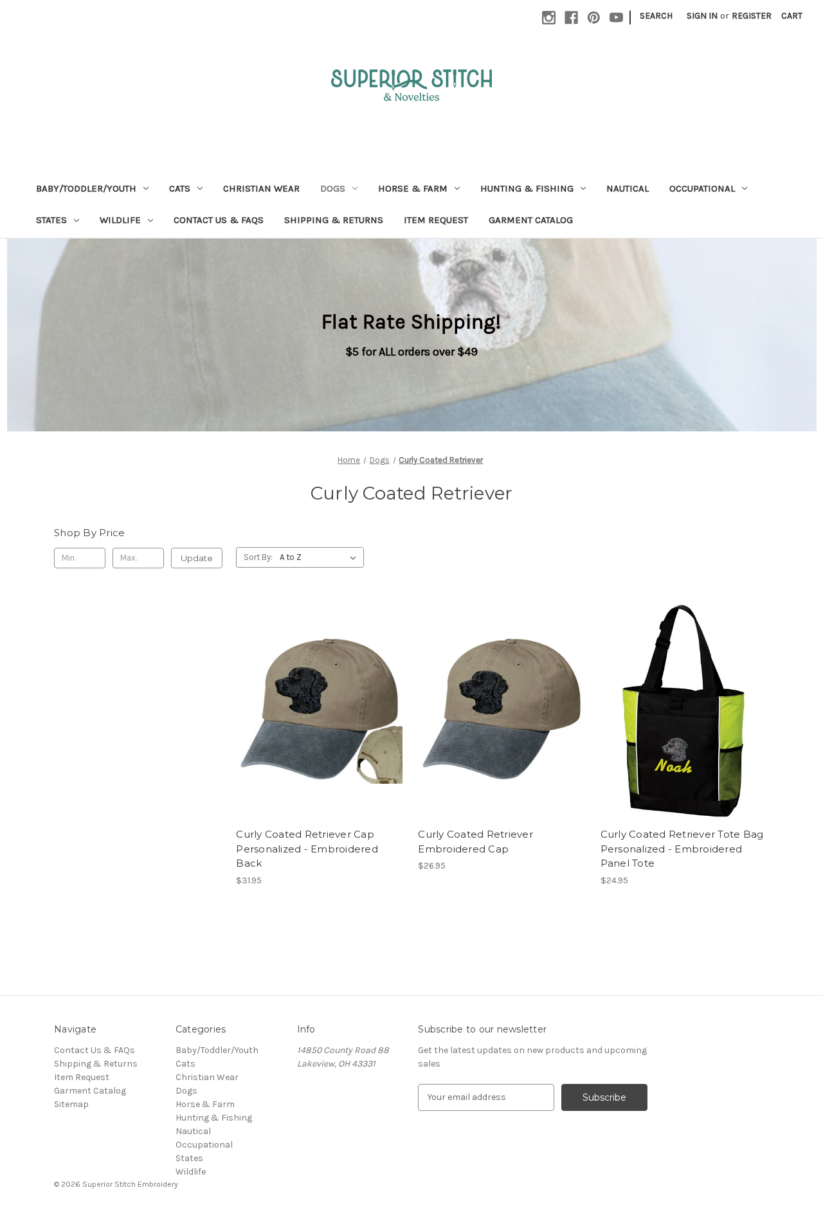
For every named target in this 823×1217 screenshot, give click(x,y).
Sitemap (71, 1104)
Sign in (702, 15)
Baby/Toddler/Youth (86, 188)
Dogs (332, 188)
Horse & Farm (413, 188)
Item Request (436, 220)
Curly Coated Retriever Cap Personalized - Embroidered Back (307, 848)
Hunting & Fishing (527, 188)
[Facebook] (571, 17)
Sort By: (258, 557)
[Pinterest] (594, 17)
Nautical (627, 188)
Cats (179, 188)
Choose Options (320, 721)
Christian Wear (261, 188)
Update (197, 558)
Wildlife (120, 220)
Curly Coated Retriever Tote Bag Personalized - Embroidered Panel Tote (682, 848)
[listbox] (320, 557)
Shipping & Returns (333, 220)
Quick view (309, 699)
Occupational (702, 188)
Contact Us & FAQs (219, 220)
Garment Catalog (531, 220)
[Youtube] (616, 17)
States (51, 220)
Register (752, 15)
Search (656, 15)
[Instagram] (549, 17)
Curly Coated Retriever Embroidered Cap (475, 841)
